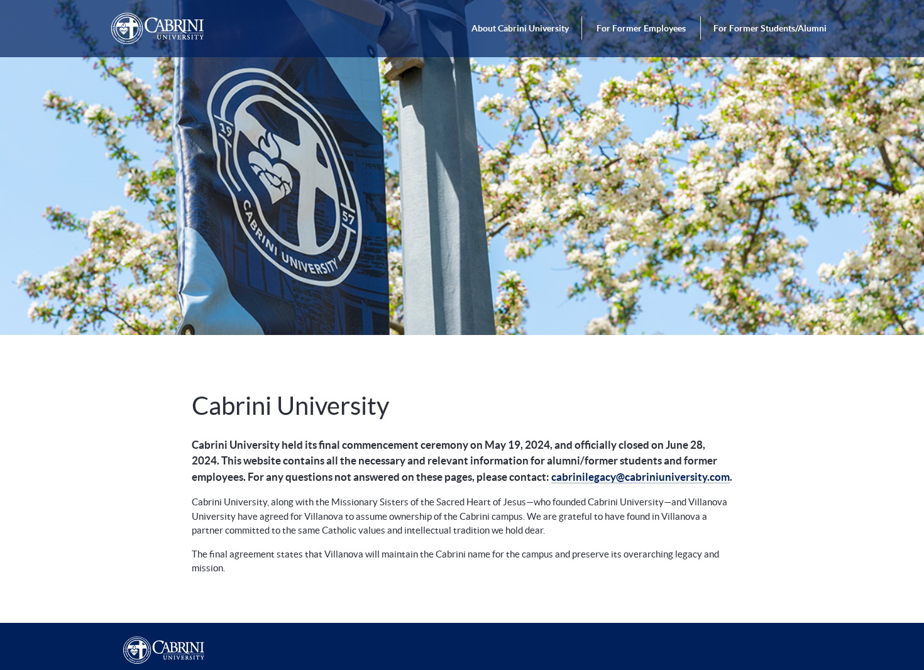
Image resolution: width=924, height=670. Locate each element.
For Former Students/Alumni (770, 28)
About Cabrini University (520, 28)
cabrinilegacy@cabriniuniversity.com (640, 477)
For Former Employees (642, 28)
